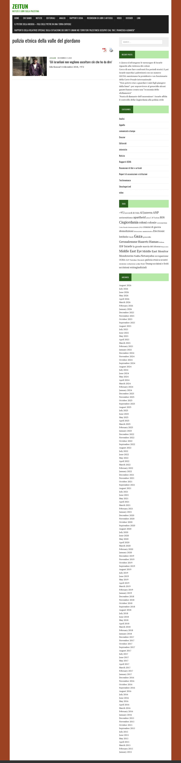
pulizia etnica (152, 259)
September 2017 (127, 647)
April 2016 (124, 704)
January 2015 (125, 751)
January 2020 (125, 552)
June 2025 (124, 332)
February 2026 (126, 305)
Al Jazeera (146, 212)
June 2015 (124, 735)
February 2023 (126, 427)
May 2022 (123, 457)
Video (119, 18)
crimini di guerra (152, 227)
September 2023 (127, 403)
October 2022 (125, 440)
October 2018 (125, 603)
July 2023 (123, 410)
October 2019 (125, 562)
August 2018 (125, 609)
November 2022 (126, 437)
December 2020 (126, 515)
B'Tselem (155, 218)
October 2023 (125, 400)
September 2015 (127, 728)
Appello (122, 125)
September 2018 (127, 606)
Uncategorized (125, 186)
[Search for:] (142, 41)
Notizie (39, 18)
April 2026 (124, 298)
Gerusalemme (128, 242)
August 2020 (125, 528)
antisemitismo (126, 217)
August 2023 (125, 407)
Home (16, 18)
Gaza (138, 236)
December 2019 (126, 555)
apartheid (139, 217)
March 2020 (125, 545)
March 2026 (125, 302)
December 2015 (126, 718)
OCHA (122, 259)
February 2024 (126, 386)
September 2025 (127, 322)
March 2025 (125, 342)
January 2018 (125, 633)
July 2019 (123, 572)
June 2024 (124, 373)
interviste (123, 149)
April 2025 (124, 339)
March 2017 (125, 667)
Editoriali (50, 18)
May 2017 (123, 660)
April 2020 (124, 542)
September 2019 (127, 566)
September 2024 (127, 363)
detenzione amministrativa (143, 231)
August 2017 (125, 650)
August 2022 (125, 447)
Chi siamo (27, 18)
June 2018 (124, 616)
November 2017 (126, 640)
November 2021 (126, 478)
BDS (162, 217)
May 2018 (123, 620)
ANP (156, 212)
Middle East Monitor (155, 251)
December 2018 (126, 596)
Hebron (161, 242)
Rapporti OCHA (76, 18)
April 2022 (124, 461)
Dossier (129, 18)
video (121, 192)
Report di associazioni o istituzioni (133, 174)
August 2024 (125, 366)
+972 (122, 212)
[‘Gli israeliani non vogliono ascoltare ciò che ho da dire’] (29, 74)
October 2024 (125, 359)
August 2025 (125, 326)
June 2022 (124, 454)
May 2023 (123, 417)
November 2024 (126, 356)
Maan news (164, 247)
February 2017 (126, 670)
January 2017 (125, 674)
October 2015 (125, 725)
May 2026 (123, 295)
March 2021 (125, 505)
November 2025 (126, 315)
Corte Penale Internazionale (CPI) (130, 227)
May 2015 (123, 738)
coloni (143, 222)
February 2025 (126, 346)
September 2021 (127, 484)
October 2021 (125, 481)
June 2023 (124, 413)
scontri (163, 259)
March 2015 (125, 745)
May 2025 (123, 336)
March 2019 (125, 586)
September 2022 (127, 444)
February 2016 (126, 711)
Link (138, 18)
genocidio (147, 237)
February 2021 (126, 508)
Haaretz (143, 242)
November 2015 (126, 721)
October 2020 (125, 522)
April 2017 (124, 664)
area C (148, 218)
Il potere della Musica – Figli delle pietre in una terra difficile (42, 24)
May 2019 (123, 579)
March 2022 (125, 464)
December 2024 (126, 353)
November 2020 (126, 518)
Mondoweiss (126, 255)
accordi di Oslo (132, 212)
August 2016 (125, 691)
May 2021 (123, 498)
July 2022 (123, 451)
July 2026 (123, 288)
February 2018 (126, 630)
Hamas (154, 241)
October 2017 (125, 643)
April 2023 (124, 420)
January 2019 (125, 593)
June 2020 (124, 535)
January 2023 (125, 430)
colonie (151, 222)
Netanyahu (147, 256)
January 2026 (125, 309)
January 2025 (125, 349)
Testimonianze (125, 180)
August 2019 (125, 569)
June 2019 (124, 576)
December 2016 (126, 677)
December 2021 (126, 474)
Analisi (62, 18)
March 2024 (125, 383)
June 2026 (124, 292)
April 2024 (124, 380)
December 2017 (126, 637)
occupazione (161, 255)
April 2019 (124, 582)
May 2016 (123, 701)
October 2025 (125, 319)
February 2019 (126, 589)
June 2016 (124, 697)
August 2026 (125, 285)
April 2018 (124, 623)
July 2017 (123, 653)
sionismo (123, 264)
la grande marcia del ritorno (147, 246)
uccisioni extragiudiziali (133, 267)
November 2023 (126, 397)
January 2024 (125, 390)
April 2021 (124, 501)
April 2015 (124, 741)
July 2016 (123, 694)
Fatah (131, 237)
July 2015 (123, 731)
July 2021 (123, 491)
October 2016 (125, 684)
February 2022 (126, 468)
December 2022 (126, 434)
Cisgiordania (128, 222)
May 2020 (123, 539)
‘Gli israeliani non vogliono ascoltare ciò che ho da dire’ (80, 61)
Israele (128, 246)
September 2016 (127, 687)
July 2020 (123, 532)
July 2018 (123, 613)
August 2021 (125, 488)
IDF (121, 246)
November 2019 (126, 559)
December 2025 (126, 312)
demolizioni (126, 231)
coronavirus (162, 223)
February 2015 (126, 748)
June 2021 (124, 495)
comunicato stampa (127, 131)
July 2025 (123, 329)
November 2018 (126, 599)
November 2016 (126, 681)
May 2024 (123, 376)
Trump (149, 263)
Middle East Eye (130, 251)
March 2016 (125, 708)
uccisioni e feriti (161, 263)
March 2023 (125, 424)
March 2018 (125, 626)
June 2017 (124, 657)
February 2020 (126, 549)
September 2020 (127, 525)
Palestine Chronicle (137, 260)
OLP (127, 260)
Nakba (137, 256)
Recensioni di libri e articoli (100, 18)
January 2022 (125, 471)
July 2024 (123, 369)
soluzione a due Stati (136, 263)
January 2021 (125, 511)
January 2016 (125, 714)
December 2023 (126, 393)
